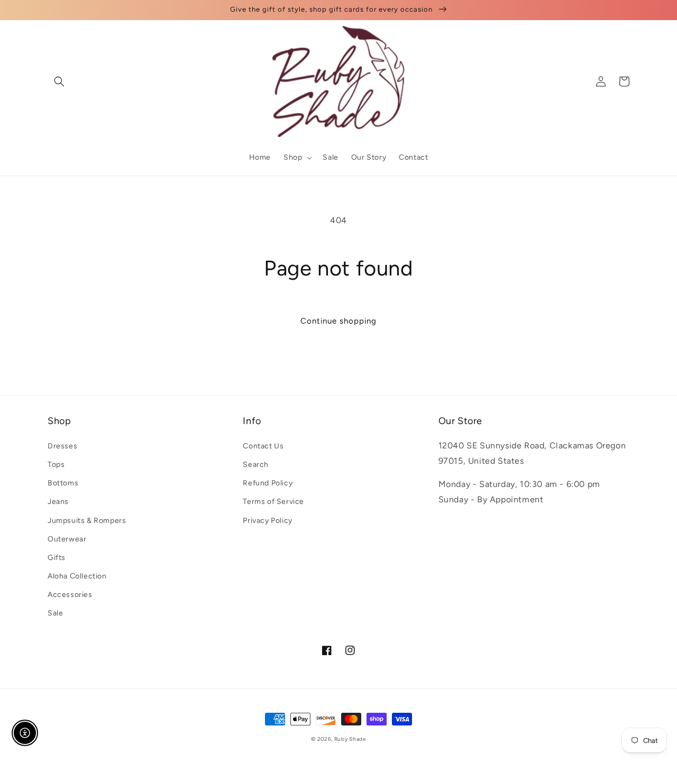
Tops (56, 464)
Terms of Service (273, 501)
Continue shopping (338, 321)
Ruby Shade (350, 739)
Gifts (57, 557)
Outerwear (67, 539)
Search (256, 464)
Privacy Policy (267, 520)
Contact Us (263, 446)
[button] (59, 81)
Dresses (62, 446)
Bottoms (63, 483)
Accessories (70, 594)
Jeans (58, 501)
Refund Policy (267, 483)
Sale (55, 613)
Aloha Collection (77, 576)
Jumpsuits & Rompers (87, 520)
